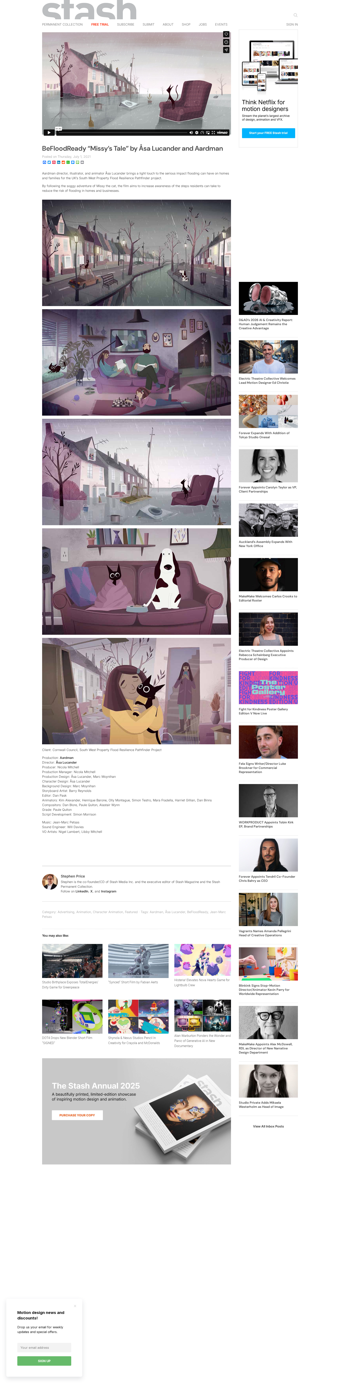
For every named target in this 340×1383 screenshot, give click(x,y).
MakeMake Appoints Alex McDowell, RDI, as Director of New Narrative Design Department (266, 1048)
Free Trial (100, 24)
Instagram (108, 891)
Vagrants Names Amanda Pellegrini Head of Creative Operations (265, 933)
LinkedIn (82, 891)
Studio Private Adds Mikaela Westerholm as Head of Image (261, 1105)
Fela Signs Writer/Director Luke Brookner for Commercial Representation (262, 768)
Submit (148, 24)
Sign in (292, 24)
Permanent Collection (62, 24)
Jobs (203, 24)
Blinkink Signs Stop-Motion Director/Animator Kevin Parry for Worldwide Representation (264, 990)
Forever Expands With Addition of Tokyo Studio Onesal (264, 435)
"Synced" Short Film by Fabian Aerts (133, 982)
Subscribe (125, 24)
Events (221, 24)
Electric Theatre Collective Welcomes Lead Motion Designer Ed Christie (267, 380)
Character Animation (108, 912)
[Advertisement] (268, 217)
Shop (186, 24)
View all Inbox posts (268, 1126)
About (168, 24)
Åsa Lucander (66, 762)
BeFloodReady (197, 912)
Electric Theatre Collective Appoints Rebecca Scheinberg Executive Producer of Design (266, 655)
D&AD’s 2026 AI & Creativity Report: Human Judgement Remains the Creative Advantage (266, 324)
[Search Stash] (295, 15)
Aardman (67, 758)
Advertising (66, 912)
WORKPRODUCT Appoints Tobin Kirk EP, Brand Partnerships (266, 824)
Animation (83, 912)
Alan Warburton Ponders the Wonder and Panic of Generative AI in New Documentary (202, 1040)
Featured (131, 912)
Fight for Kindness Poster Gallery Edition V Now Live (263, 711)
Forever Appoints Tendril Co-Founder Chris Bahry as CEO (267, 879)
